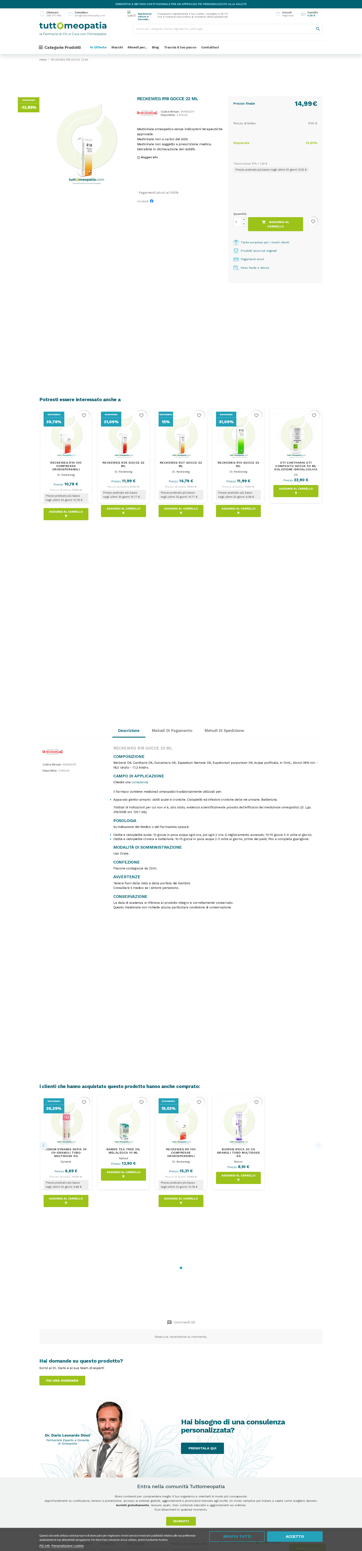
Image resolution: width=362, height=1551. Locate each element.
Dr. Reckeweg (66, 474)
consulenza (140, 782)
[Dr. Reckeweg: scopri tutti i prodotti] (147, 113)
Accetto (295, 1536)
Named (123, 1158)
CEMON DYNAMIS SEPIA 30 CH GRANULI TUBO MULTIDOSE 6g (66, 1153)
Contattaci (83, 14)
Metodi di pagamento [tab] (172, 730)
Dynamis (66, 1161)
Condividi (153, 202)
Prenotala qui (202, 1448)
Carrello (309, 14)
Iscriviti (181, 1521)
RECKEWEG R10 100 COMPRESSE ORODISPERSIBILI (66, 466)
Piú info (44, 1545)
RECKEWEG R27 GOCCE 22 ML (181, 464)
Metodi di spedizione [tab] (224, 730)
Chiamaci (50, 14)
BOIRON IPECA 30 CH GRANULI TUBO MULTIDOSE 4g (238, 1153)
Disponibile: (168, 115)
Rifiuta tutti (237, 1536)
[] (313, 24)
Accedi (283, 14)
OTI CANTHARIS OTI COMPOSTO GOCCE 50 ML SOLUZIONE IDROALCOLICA (296, 466)
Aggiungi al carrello (275, 224)
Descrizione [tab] (129, 730)
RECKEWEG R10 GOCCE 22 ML (238, 464)
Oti (296, 474)
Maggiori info (147, 157)
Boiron (238, 1161)
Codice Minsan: (170, 111)
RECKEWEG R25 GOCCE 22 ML (123, 464)
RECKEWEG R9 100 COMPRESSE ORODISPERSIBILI (181, 1153)
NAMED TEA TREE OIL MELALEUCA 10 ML (123, 1151)
